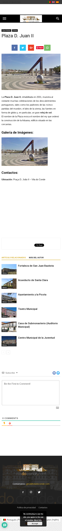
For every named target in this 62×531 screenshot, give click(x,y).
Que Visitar (6, 30)
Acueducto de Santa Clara (33, 280)
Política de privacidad (26, 507)
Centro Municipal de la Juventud (36, 337)
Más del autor (36, 258)
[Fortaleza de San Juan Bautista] (9, 269)
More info (38, 520)
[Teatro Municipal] (9, 312)
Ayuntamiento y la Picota (32, 294)
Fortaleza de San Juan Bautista (36, 265)
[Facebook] (23, 492)
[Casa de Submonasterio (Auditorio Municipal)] (9, 327)
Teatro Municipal (27, 308)
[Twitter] (39, 492)
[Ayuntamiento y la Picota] (9, 298)
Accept (35, 523)
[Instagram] (31, 492)
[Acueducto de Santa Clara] (9, 283)
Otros (15, 30)
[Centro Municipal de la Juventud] (9, 341)
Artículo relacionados (14, 258)
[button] (58, 19)
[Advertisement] (31, 9)
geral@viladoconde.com (38, 483)
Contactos (43, 507)
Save (41, 47)
